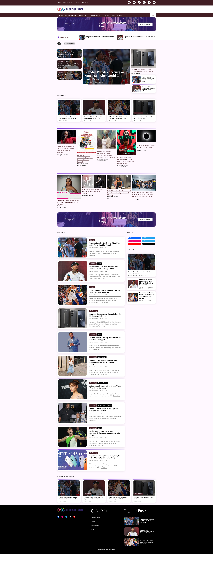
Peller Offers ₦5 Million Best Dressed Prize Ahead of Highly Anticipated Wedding (119, 193)
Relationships (102, 357)
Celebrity (61, 61)
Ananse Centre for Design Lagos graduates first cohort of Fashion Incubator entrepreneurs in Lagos (142, 194)
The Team (85, 3)
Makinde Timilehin (89, 82)
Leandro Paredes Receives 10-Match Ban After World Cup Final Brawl (68, 53)
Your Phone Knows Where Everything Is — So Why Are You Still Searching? (104, 457)
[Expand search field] (153, 15)
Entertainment (102, 405)
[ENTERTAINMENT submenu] (77, 15)
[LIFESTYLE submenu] (87, 15)
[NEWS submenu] (63, 15)
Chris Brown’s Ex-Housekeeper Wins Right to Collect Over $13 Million (101, 37)
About (59, 3)
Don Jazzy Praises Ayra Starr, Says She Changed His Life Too (103, 409)
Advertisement (67, 3)
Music (99, 334)
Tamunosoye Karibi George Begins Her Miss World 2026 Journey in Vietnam (68, 202)
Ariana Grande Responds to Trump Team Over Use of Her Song (105, 387)
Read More (92, 255)
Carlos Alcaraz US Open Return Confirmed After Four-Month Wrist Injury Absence (105, 433)
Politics (105, 383)
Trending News (70, 44)
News (67, 61)
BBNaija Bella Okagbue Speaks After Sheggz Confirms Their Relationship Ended (103, 362)
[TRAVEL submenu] (110, 15)
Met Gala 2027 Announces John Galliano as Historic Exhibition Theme (92, 191)
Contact (77, 3)
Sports (61, 50)
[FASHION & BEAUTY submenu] (102, 15)
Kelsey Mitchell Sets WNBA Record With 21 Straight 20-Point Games (139, 37)
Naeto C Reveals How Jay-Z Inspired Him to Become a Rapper (105, 339)
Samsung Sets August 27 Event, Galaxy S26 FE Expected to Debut (143, 117)
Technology (138, 113)
